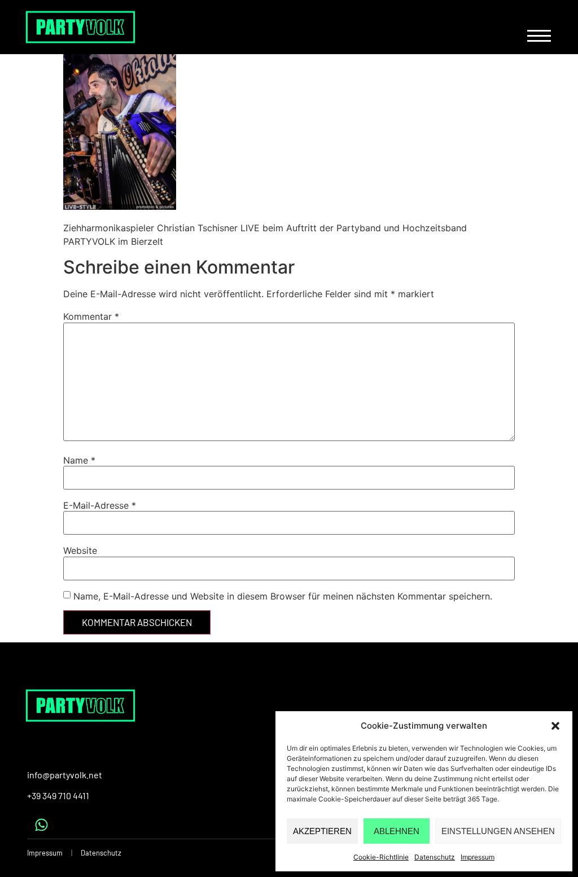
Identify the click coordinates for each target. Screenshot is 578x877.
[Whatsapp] (41, 824)
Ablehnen (396, 831)
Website (80, 550)
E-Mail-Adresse (99, 505)
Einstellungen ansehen (498, 831)
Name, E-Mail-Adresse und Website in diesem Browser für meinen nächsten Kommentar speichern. (282, 596)
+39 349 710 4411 (58, 795)
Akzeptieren (322, 831)
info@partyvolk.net (64, 774)
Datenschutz (434, 857)
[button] (555, 725)
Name (79, 460)
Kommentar (91, 316)
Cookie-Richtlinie (381, 857)
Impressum (477, 857)
